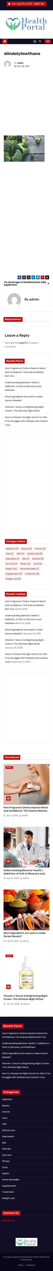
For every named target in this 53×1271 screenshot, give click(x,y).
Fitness (25, 563)
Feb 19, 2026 (13, 941)
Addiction (12, 548)
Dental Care (35, 553)
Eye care (11, 563)
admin (20, 63)
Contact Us (8, 1220)
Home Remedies (29, 568)
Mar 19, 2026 (13, 878)
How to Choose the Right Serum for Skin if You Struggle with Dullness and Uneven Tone (26, 421)
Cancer (40, 548)
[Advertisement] (26, 105)
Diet (25, 558)
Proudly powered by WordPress (18, 1257)
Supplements (14, 573)
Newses (43, 1257)
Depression (12, 558)
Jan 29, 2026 (13, 1004)
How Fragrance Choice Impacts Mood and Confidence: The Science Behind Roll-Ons (25, 372)
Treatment (32, 573)
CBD (20, 553)
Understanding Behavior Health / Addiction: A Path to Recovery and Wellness (23, 386)
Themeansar (26, 1259)
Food (38, 563)
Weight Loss (13, 578)
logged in (23, 342)
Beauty (26, 548)
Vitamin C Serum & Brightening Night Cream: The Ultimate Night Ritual (26, 997)
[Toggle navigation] (35, 41)
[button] (41, 41)
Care (9, 553)
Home (20, 1265)
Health (11, 568)
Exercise (37, 558)
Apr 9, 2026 (12, 815)
